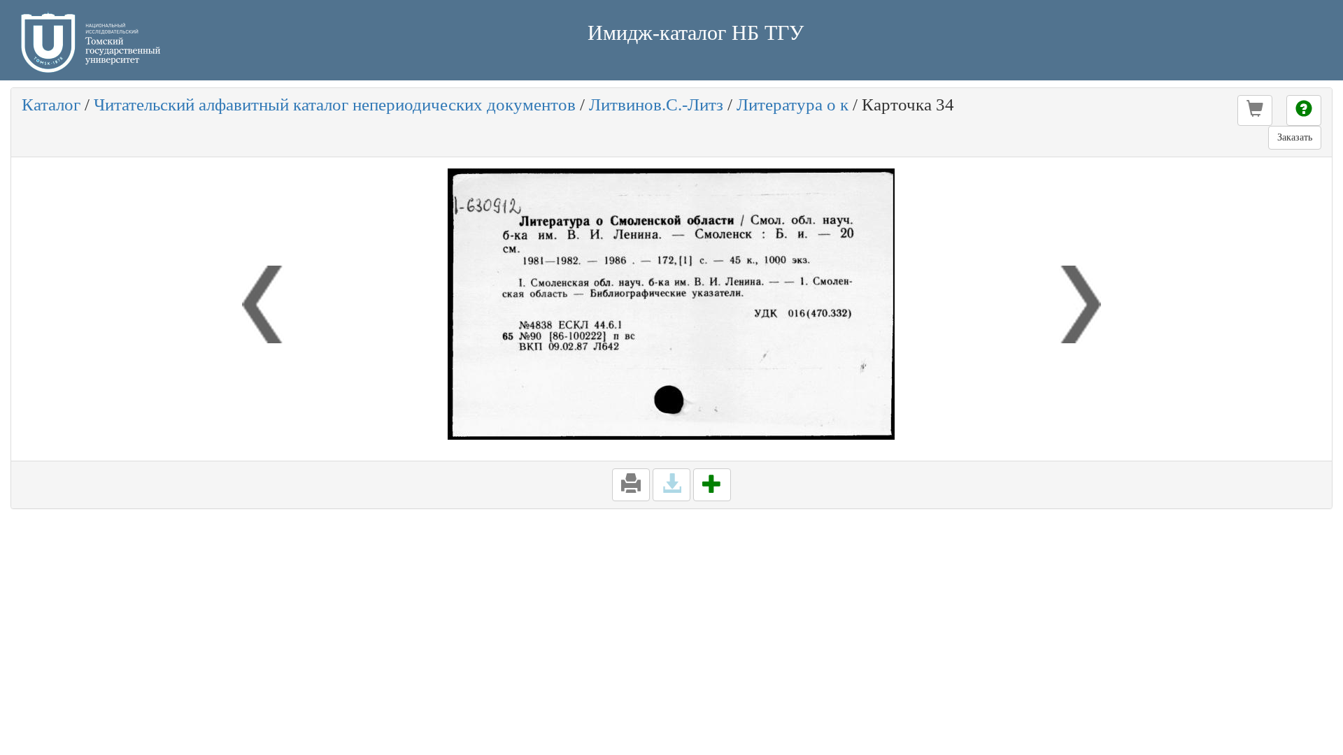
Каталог (51, 104)
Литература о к (792, 104)
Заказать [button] (1294, 137)
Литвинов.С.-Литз (656, 104)
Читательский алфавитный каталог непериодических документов (335, 104)
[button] (1254, 110)
